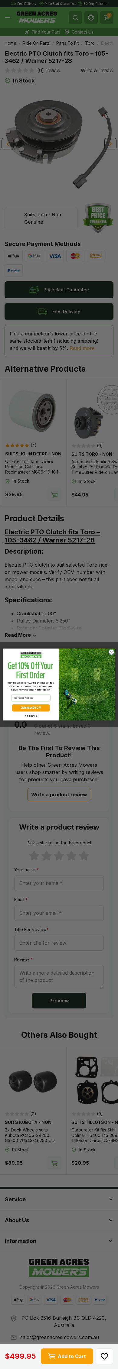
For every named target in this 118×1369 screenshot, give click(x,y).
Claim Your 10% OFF (31, 708)
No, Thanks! (31, 716)
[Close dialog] (111, 652)
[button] (104, 1356)
